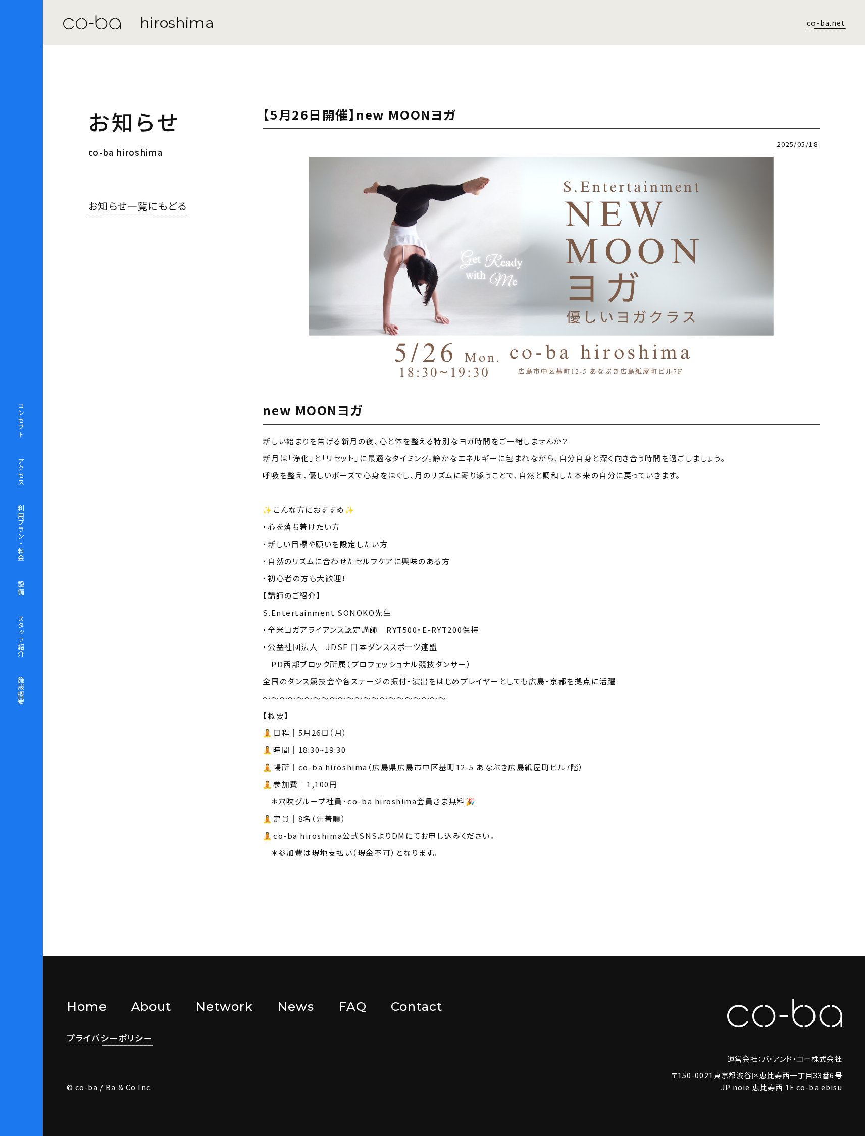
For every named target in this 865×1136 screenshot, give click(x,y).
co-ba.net (826, 22)
